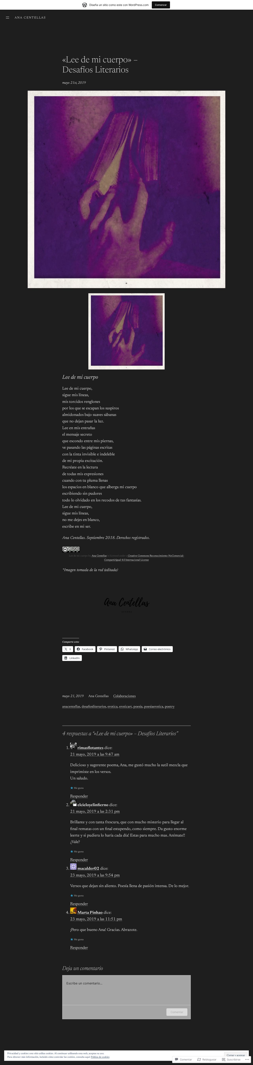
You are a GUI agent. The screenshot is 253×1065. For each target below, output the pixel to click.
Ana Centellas (30, 17)
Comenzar (161, 4)
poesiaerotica (153, 707)
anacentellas (71, 707)
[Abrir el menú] (7, 17)
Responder (79, 796)
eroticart (125, 707)
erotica (113, 707)
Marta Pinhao (90, 913)
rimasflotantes (90, 748)
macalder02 (88, 869)
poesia (138, 707)
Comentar (177, 1012)
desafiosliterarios (94, 707)
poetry (170, 707)
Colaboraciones (124, 696)
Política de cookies (100, 1057)
